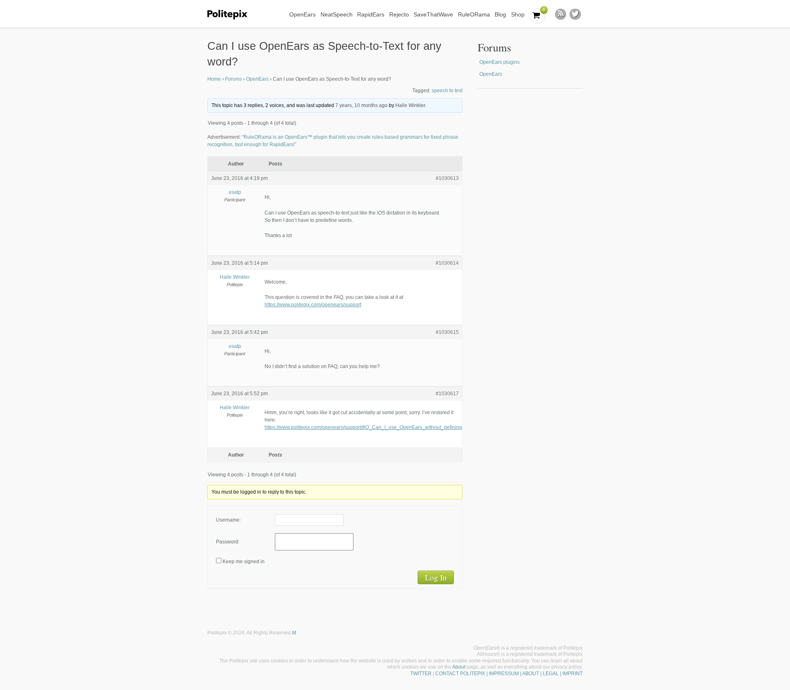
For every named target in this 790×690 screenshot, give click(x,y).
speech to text (447, 90)
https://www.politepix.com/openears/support (313, 305)
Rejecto (399, 14)
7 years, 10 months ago (361, 105)
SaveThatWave (433, 14)
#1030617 (447, 393)
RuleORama (474, 14)
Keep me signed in (244, 561)
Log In (436, 577)
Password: (227, 542)
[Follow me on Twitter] (575, 14)
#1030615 (447, 332)
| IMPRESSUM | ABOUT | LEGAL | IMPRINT (534, 673)
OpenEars (302, 14)
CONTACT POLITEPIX (460, 673)
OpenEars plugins (499, 62)
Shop (518, 14)
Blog (500, 14)
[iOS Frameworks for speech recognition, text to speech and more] (232, 14)
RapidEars (370, 14)
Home (214, 79)
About (458, 667)
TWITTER (421, 673)
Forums (233, 79)
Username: (228, 520)
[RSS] (561, 14)
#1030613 (447, 178)
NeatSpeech (337, 14)
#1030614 (447, 263)
